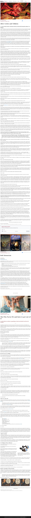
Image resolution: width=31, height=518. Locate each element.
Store (18, 1)
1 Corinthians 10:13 (8, 404)
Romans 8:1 (5, 411)
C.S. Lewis (4, 224)
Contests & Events (21, 1)
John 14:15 (10, 341)
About (26, 1)
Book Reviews (6, 223)
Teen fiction (7, 288)
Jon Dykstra (4, 20)
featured (15, 224)
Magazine (5, 1)
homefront (13, 490)
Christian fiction (8, 224)
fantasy (13, 224)
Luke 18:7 (5, 418)
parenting (20, 490)
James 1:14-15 (21, 358)
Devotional (14, 1)
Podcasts (10, 1)
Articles (1, 223)
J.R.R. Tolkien (19, 224)
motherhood (17, 490)
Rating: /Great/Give (3, 259)
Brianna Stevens (4, 313)
